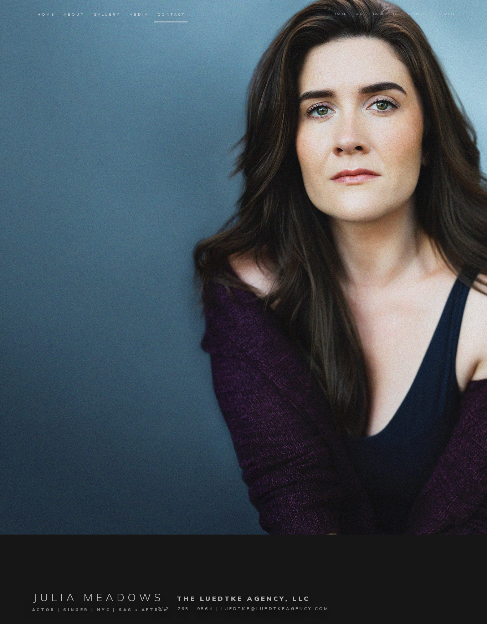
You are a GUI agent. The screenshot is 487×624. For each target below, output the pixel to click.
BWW (377, 14)
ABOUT (74, 14)
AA (359, 14)
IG (395, 14)
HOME (46, 14)
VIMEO (447, 14)
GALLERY (107, 14)
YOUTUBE (418, 14)
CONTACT (171, 14)
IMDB (341, 14)
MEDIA (139, 14)
